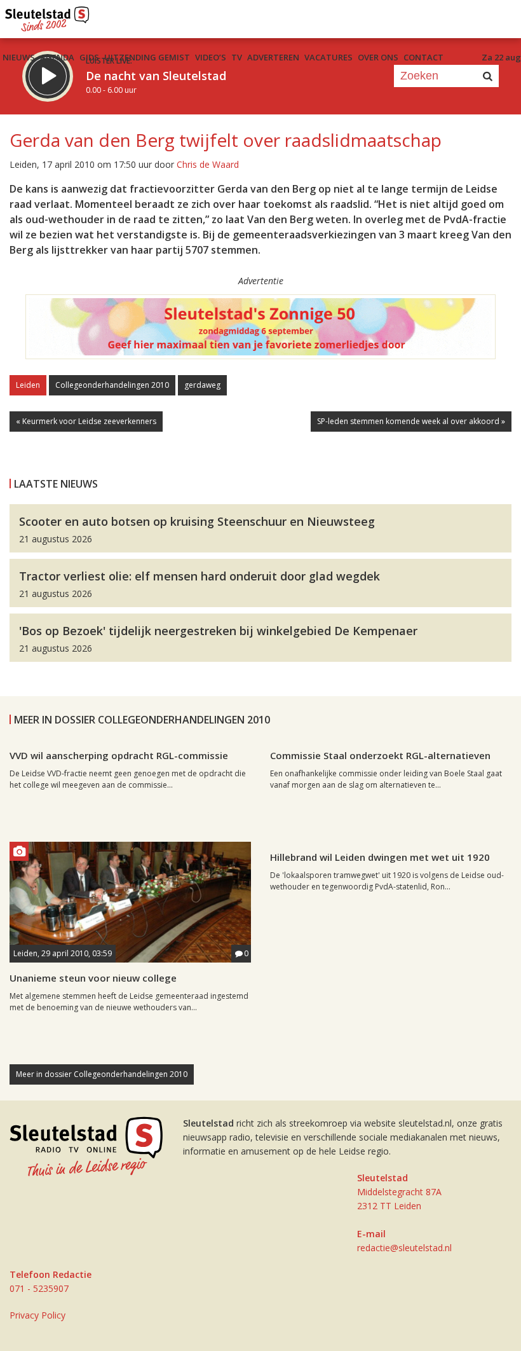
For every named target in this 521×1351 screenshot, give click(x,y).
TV (236, 57)
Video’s (210, 57)
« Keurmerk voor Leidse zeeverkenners (86, 421)
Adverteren (273, 57)
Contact (423, 57)
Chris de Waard (208, 164)
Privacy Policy (37, 1315)
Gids (89, 57)
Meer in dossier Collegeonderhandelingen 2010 (101, 1074)
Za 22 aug (501, 57)
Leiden (28, 385)
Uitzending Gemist (147, 57)
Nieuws (19, 57)
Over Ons (378, 57)
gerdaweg (202, 385)
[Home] (47, 16)
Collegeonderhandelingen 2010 (112, 385)
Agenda (57, 57)
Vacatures (328, 57)
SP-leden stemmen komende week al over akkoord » (411, 421)
